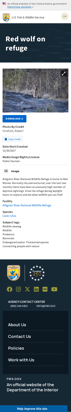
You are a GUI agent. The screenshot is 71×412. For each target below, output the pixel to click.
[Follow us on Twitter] (29, 289)
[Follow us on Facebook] (11, 289)
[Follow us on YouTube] (55, 289)
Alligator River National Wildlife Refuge (27, 205)
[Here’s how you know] (35, 5)
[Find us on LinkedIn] (37, 289)
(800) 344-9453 (19, 306)
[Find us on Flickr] (46, 289)
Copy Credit (14, 139)
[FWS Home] (6, 17)
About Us (17, 324)
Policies (16, 348)
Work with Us (21, 360)
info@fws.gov (45, 306)
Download (13, 118)
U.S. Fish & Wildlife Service (28, 17)
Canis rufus (9, 216)
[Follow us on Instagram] (19, 289)
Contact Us (19, 336)
